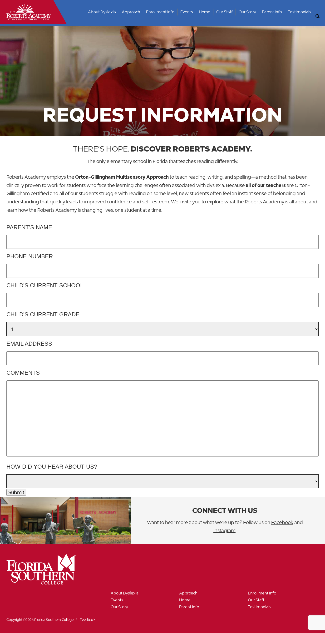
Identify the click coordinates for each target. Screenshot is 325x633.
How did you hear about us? (51, 466)
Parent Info (272, 12)
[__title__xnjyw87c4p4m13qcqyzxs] (28, 12)
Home (204, 12)
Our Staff (224, 12)
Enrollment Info (160, 12)
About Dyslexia (102, 12)
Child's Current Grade (42, 314)
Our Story (247, 12)
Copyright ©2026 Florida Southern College (40, 620)
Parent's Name (29, 227)
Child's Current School (44, 285)
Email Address (29, 343)
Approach (131, 12)
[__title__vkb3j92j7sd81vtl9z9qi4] (50, 582)
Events (186, 12)
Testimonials (299, 12)
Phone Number (29, 256)
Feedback (87, 620)
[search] (317, 16)
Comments (23, 372)
